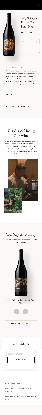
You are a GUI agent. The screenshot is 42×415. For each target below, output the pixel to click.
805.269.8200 (9, 391)
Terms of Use (19, 396)
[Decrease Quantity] (23, 41)
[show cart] (38, 5)
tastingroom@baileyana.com (12, 383)
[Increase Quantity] (37, 41)
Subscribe (21, 359)
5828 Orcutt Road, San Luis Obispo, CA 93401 (18, 388)
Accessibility (26, 396)
